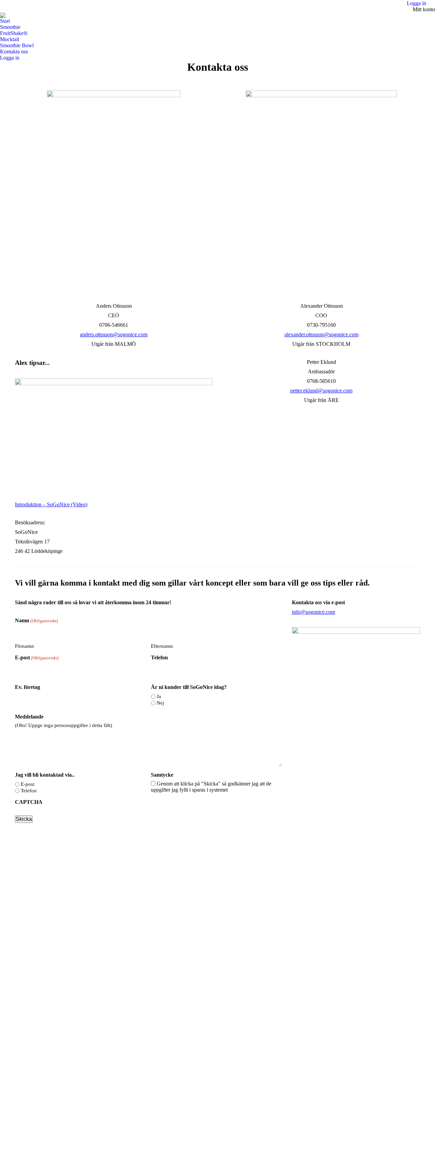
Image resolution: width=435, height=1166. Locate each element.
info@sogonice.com (313, 612)
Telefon (159, 657)
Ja (159, 696)
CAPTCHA (28, 802)
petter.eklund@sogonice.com (321, 390)
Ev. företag (27, 687)
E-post (36, 657)
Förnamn (24, 646)
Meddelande (29, 717)
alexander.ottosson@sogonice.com (321, 334)
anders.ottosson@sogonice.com (113, 334)
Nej (160, 703)
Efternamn (162, 646)
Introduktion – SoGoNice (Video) (51, 504)
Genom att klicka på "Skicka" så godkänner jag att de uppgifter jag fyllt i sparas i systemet (211, 787)
